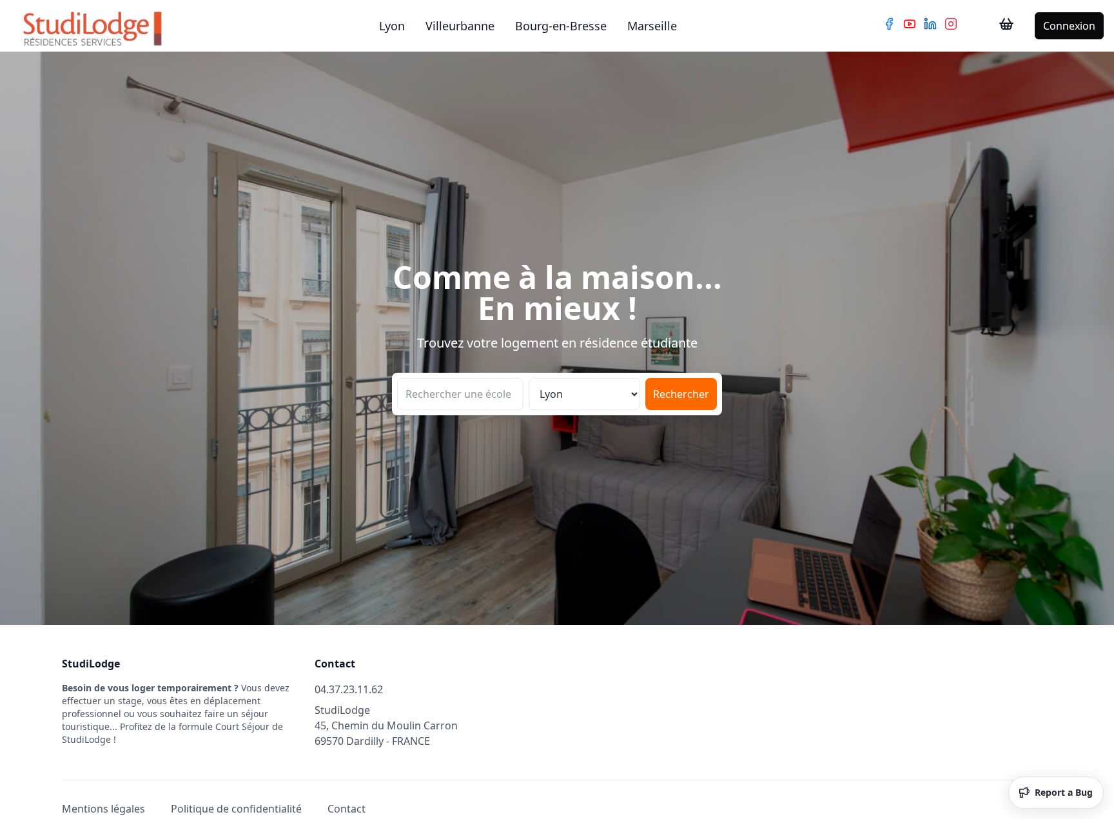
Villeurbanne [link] (459, 26)
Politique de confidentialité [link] (236, 809)
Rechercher (681, 394)
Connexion (1069, 26)
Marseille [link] (652, 26)
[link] (1006, 25)
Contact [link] (346, 809)
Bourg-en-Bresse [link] (561, 26)
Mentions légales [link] (103, 809)
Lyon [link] (392, 26)
